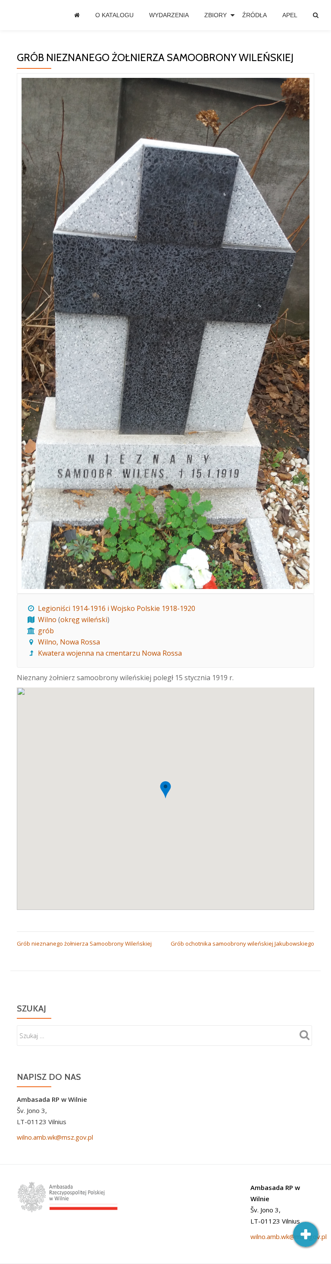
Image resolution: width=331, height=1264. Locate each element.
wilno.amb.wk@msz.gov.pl (55, 1137)
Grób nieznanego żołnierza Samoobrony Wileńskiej (84, 943)
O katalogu (114, 15)
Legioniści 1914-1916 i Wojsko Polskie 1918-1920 (116, 608)
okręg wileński (83, 619)
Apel (289, 15)
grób (46, 630)
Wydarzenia (169, 15)
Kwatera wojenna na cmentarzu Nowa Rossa (110, 653)
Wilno (47, 619)
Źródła (254, 15)
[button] (165, 790)
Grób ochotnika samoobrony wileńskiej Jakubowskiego (242, 943)
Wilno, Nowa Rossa (69, 642)
